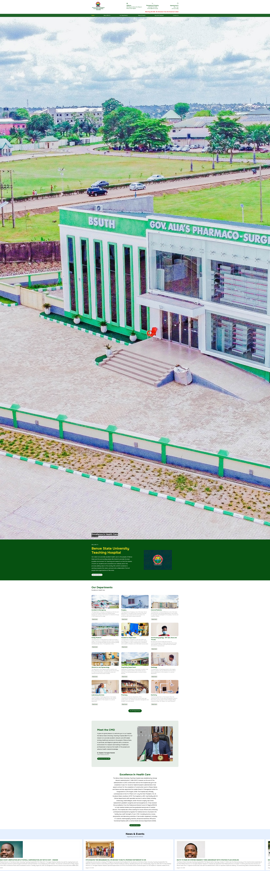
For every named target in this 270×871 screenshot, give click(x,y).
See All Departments (135, 710)
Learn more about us (135, 825)
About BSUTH (107, 15)
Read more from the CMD (104, 758)
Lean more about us (97, 574)
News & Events (141, 15)
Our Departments (124, 15)
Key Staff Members (159, 15)
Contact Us (175, 15)
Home (93, 15)
